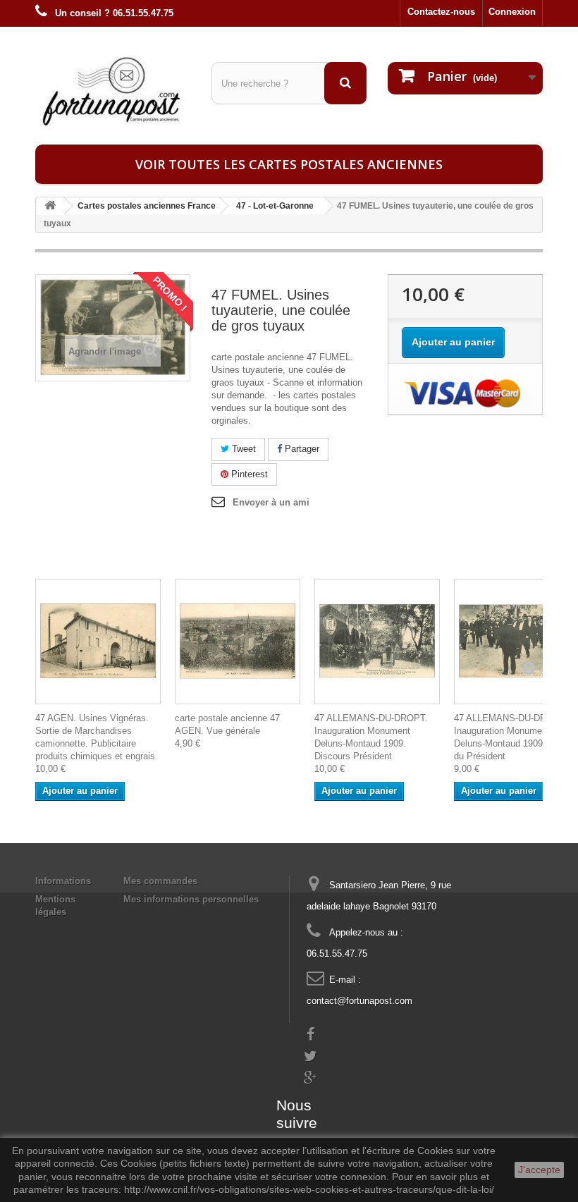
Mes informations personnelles (191, 899)
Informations (63, 881)
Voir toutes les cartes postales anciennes (289, 164)
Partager (300, 448)
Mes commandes (160, 881)
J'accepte (539, 1169)
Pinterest (248, 474)
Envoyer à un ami (271, 502)
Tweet (242, 448)
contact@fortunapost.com (359, 1000)
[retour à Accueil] (50, 206)
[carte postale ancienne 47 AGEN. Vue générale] (237, 641)
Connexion (512, 11)
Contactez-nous (441, 11)
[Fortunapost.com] (112, 91)
